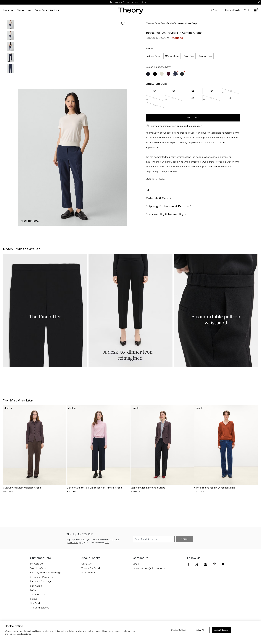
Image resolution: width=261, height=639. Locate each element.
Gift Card (35, 603)
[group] (34, 445)
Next (122, 157)
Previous (22, 157)
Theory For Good (90, 568)
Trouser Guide (41, 10)
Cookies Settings (178, 630)
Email (136, 563)
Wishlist (247, 10)
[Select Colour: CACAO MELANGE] (7, 476)
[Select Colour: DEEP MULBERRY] (168, 73)
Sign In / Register (233, 10)
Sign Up (184, 539)
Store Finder (88, 572)
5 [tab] (117, 225)
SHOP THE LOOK (30, 221)
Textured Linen (205, 56)
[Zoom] (122, 220)
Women (20, 10)
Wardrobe (54, 10)
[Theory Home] (130, 10)
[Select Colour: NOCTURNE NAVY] (175, 73)
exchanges (129, 2)
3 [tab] (72, 225)
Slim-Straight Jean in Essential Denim (214, 487)
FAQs (33, 590)
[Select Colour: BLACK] (154, 73)
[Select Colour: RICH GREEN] (182, 73)
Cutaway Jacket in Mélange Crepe (22, 487)
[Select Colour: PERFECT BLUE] (198, 476)
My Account (36, 563)
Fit (147, 190)
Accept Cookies (221, 630)
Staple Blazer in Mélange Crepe (147, 487)
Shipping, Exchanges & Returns (167, 206)
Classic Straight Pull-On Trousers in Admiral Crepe (94, 487)
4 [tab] (94, 225)
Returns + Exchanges (41, 581)
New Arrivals (8, 10)
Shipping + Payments (41, 577)
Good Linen (189, 56)
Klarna (33, 598)
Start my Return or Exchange (45, 572)
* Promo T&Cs (37, 594)
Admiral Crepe (153, 56)
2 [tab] (50, 225)
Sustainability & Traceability (164, 214)
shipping (178, 126)
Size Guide (162, 83)
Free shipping (116, 2)
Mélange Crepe (172, 56)
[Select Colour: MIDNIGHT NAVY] (148, 73)
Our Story (86, 563)
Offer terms (73, 542)
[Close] (259, 2)
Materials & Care (157, 198)
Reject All (200, 630)
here (107, 542)
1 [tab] (28, 225)
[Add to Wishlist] (122, 25)
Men (29, 10)
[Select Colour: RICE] (161, 73)
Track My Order (38, 568)
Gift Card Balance (39, 607)
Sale (157, 23)
